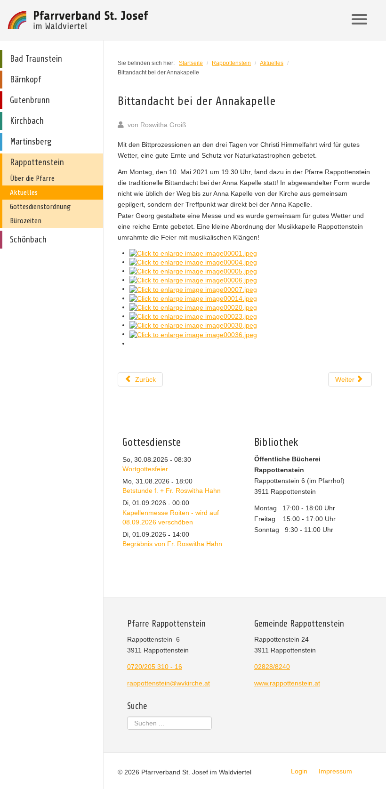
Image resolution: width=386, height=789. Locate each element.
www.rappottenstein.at (287, 683)
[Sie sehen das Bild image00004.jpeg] (193, 262)
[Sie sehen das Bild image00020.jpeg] (193, 307)
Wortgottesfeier (145, 469)
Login (299, 771)
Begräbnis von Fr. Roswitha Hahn (172, 543)
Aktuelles (24, 192)
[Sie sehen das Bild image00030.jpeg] (193, 325)
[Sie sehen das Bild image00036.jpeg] (193, 334)
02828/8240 (272, 666)
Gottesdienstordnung (40, 206)
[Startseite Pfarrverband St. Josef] (78, 20)
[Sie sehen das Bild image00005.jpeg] (193, 270)
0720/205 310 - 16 (154, 666)
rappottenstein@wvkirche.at (168, 683)
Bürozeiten (25, 221)
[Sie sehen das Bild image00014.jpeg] (193, 298)
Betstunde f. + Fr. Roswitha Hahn (171, 490)
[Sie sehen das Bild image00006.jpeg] (193, 279)
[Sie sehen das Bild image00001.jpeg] (193, 253)
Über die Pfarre (32, 178)
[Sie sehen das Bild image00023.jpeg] (193, 316)
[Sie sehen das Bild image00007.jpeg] (193, 288)
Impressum (335, 771)
